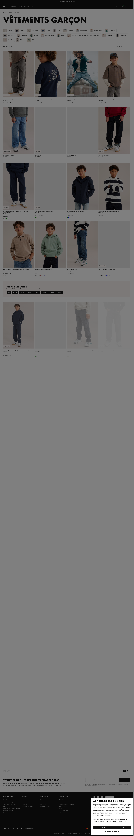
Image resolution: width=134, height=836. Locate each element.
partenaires (103, 812)
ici (125, 821)
